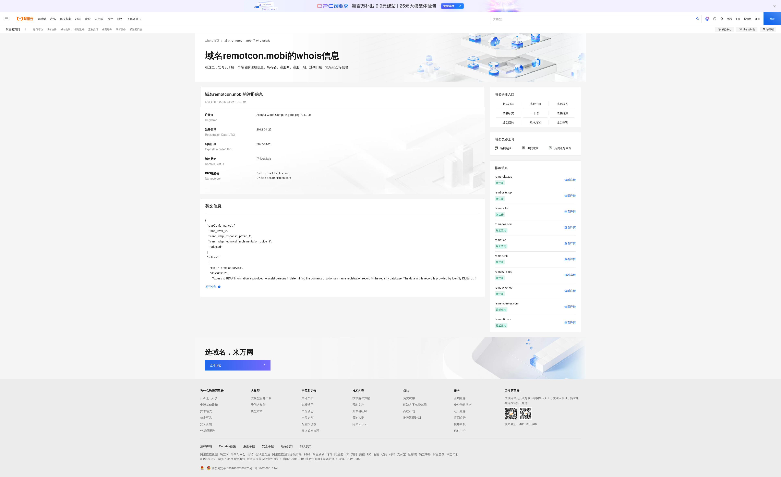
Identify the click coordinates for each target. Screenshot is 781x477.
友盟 (376, 454)
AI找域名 (533, 148)
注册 (757, 18)
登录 (772, 18)
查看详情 (570, 180)
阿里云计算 (341, 454)
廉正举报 (249, 446)
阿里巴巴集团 (209, 454)
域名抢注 (562, 113)
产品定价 (307, 417)
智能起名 (506, 148)
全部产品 (307, 398)
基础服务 (460, 398)
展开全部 (211, 287)
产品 (53, 19)
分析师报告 (207, 430)
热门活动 (38, 29)
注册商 (209, 115)
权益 (78, 19)
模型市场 (257, 411)
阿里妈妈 (318, 454)
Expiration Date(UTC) (218, 149)
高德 (362, 454)
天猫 (250, 454)
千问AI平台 (238, 454)
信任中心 (460, 430)
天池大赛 (358, 417)
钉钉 (392, 454)
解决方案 (65, 19)
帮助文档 (358, 404)
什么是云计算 (209, 398)
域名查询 (562, 122)
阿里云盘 (439, 454)
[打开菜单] (6, 18)
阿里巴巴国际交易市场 (287, 454)
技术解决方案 (361, 398)
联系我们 (287, 446)
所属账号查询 (562, 148)
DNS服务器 (212, 173)
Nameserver (213, 178)
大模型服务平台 (261, 398)
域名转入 (562, 104)
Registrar (211, 120)
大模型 (41, 19)
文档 (729, 18)
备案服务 (107, 29)
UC (369, 454)
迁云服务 (460, 411)
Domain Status (214, 164)
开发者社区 (359, 411)
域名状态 (210, 158)
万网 (354, 454)
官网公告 (460, 417)
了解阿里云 (134, 19)
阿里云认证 (359, 424)
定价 (88, 19)
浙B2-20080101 (294, 459)
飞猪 (329, 454)
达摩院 (412, 454)
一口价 (535, 113)
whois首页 (212, 40)
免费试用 (307, 404)
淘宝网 (224, 454)
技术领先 (206, 411)
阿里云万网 (13, 29)
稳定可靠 (206, 417)
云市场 (99, 19)
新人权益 (508, 104)
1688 (307, 454)
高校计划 (409, 411)
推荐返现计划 (412, 417)
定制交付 (93, 29)
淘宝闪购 (452, 454)
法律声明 (206, 446)
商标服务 (121, 29)
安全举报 (268, 446)
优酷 (384, 454)
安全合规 (206, 424)
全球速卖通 (262, 454)
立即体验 (215, 365)
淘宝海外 (425, 454)
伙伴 (110, 19)
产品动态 (307, 411)
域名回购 (508, 122)
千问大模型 (258, 404)
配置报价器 (309, 424)
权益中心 (726, 29)
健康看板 (460, 424)
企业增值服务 (463, 404)
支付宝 (401, 454)
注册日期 (210, 129)
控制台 (747, 18)
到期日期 (210, 144)
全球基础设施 (209, 404)
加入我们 (306, 446)
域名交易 (65, 29)
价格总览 (535, 122)
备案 (737, 18)
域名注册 (52, 29)
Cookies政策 (227, 446)
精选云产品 (136, 29)
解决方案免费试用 (415, 404)
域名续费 (508, 113)
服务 (120, 19)
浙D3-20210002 (350, 459)
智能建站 (79, 29)
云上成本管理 (310, 430)
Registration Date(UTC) (220, 135)
